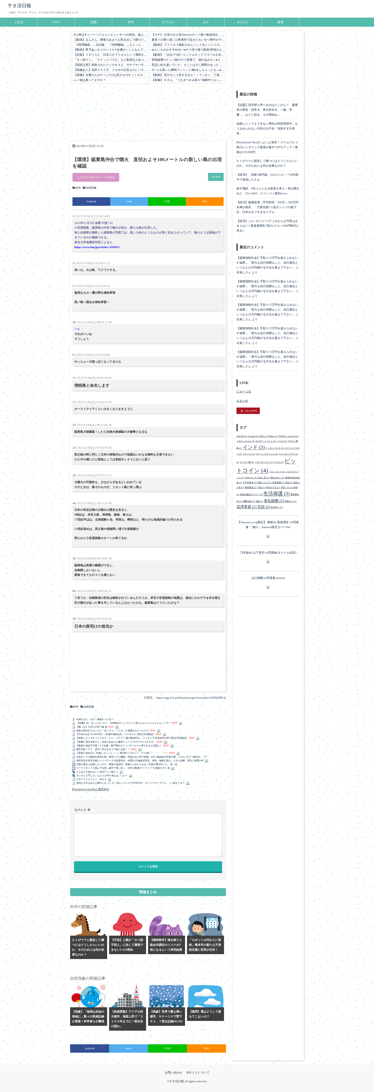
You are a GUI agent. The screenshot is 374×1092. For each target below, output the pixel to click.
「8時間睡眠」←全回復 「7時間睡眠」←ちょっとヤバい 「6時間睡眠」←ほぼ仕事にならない (110, 44)
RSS (204, 201)
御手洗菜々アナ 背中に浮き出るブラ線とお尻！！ (103, 749)
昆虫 (289, 483)
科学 (131, 22)
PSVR (283, 436)
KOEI (263, 436)
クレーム (249, 454)
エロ (206, 22)
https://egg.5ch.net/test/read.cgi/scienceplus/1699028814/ (191, 697)
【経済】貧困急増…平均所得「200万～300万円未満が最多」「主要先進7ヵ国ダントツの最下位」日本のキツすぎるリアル (267, 207)
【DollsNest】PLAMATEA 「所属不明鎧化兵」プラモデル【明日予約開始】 (115, 734)
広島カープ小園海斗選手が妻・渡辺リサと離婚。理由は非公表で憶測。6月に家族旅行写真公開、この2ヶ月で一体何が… (139, 757)
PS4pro (273, 436)
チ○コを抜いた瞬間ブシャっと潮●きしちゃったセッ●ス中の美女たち (188, 69)
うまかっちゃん (245, 441)
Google (253, 436)
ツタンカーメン (264, 462)
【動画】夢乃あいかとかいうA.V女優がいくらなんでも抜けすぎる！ (110, 49)
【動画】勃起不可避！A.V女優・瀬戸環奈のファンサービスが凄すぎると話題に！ (119, 745)
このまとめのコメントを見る (96, 177)
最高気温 (251, 487)
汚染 (261, 487)
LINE (167, 201)
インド (254, 447)
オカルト (243, 22)
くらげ (282, 441)
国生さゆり (277, 478)
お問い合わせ (173, 1072)
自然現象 (91, 187)
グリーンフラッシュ (266, 454)
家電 (280, 22)
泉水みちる (273, 487)
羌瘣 (259, 501)
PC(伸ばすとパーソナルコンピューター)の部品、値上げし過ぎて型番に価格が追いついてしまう (110, 34)
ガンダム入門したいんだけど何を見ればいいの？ (102, 775)
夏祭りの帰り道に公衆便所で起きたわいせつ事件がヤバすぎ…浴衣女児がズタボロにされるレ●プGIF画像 (188, 39)
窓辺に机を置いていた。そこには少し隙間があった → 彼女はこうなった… (188, 64)
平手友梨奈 (250, 483)
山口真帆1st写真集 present (268, 577)
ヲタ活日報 (19, 5)
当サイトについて (197, 1072)
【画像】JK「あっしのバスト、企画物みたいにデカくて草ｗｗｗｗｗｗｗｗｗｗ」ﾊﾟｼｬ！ (123, 723)
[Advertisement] (148, 112)
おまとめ (242, 400)
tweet (129, 201)
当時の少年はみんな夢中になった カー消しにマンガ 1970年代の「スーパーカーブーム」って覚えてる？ (130, 783)
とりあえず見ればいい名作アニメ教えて (97, 772)
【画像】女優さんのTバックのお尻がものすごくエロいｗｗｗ (110, 75)
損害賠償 (278, 483)
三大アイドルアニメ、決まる (91, 779)
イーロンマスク (275, 448)
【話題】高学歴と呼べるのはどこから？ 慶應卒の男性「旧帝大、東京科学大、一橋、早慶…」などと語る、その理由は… (267, 109)
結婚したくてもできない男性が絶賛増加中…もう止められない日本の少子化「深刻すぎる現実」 (267, 128)
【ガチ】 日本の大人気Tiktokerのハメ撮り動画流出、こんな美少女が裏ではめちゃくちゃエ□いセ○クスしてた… (188, 34)
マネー (56, 22)
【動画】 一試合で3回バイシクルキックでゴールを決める (188, 54)
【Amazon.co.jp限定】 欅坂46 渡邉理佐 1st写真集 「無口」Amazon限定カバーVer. (268, 525)
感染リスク (265, 483)
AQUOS (241, 436)
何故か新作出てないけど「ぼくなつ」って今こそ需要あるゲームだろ (112, 730)
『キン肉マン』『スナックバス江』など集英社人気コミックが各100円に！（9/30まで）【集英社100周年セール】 (110, 59)
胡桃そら (290, 501)
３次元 (18, 22)
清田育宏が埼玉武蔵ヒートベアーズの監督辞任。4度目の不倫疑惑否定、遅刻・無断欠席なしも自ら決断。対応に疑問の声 (140, 760)
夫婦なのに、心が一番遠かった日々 (95, 719)
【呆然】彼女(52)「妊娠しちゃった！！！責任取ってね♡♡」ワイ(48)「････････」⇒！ (122, 753)
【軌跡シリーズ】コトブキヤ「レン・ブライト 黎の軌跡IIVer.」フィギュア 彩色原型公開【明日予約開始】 (132, 738)
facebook (91, 201)
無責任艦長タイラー (251, 494)
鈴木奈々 (277, 507)
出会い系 (263, 478)
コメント (82, 809)
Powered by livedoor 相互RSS (90, 789)
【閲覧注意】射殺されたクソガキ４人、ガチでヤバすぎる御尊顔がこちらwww (110, 64)
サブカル (168, 22)
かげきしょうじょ (266, 441)
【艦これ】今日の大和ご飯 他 (91, 727)
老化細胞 (274, 501)
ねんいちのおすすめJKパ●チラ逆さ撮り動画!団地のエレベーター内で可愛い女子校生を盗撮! (188, 49)
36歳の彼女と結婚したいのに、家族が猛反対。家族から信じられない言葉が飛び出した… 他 (124, 764)
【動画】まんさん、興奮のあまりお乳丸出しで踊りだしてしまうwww (110, 39)
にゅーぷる (243, 391)
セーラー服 (247, 462)
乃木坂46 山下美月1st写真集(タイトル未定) (268, 552)
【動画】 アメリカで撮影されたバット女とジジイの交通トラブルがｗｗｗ (188, 44)
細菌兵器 (249, 501)
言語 (263, 507)
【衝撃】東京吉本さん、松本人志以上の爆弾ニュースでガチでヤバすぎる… (116, 742)
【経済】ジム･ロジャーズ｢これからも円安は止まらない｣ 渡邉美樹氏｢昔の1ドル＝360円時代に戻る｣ (267, 225)
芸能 (93, 22)
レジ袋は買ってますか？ (90, 80)
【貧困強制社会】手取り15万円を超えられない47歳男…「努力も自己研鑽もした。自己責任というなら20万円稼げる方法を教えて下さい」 (267, 262)
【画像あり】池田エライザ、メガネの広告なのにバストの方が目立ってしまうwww (110, 69)
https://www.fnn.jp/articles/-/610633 (97, 247)
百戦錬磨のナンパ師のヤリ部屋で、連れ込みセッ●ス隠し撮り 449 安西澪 (188, 59)
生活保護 (276, 493)
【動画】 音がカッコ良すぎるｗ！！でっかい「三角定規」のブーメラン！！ (188, 75)
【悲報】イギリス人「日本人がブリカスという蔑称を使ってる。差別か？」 (110, 54)
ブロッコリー (277, 472)
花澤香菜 (246, 507)
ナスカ (279, 462)
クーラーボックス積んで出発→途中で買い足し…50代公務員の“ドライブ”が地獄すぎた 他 (123, 768)
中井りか (251, 478)
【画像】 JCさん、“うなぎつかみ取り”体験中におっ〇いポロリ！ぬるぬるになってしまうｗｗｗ (188, 80)
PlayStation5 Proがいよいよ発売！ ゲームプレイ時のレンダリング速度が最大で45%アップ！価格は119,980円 (267, 147)
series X (293, 436)
